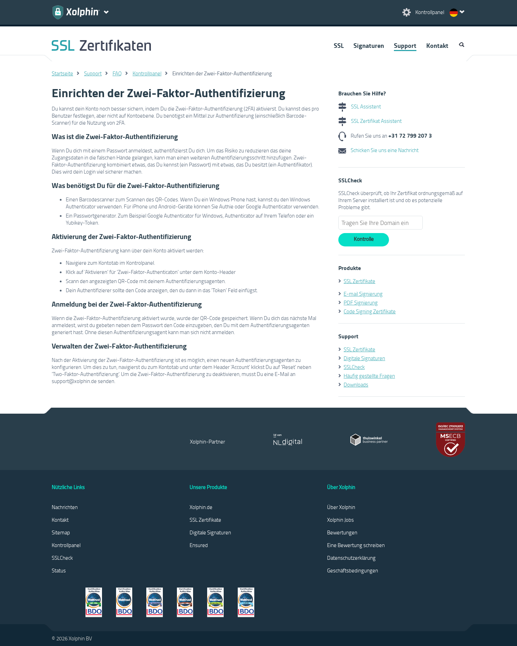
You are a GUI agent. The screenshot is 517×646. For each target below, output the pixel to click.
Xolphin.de (201, 506)
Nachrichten (65, 506)
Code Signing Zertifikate (370, 311)
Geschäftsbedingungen (352, 570)
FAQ (117, 73)
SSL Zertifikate (359, 280)
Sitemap (61, 532)
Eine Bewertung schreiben (356, 544)
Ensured (199, 544)
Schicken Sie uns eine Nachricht (384, 149)
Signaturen (368, 45)
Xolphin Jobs (340, 519)
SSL (339, 45)
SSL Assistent (365, 106)
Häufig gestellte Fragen (369, 375)
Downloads (356, 384)
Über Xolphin (341, 506)
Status (59, 570)
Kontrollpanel (147, 73)
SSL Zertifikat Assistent (376, 120)
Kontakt (437, 45)
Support (405, 45)
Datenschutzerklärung (351, 557)
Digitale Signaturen (364, 358)
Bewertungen (342, 532)
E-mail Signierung (363, 293)
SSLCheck (354, 366)
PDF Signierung (361, 302)
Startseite (62, 73)
